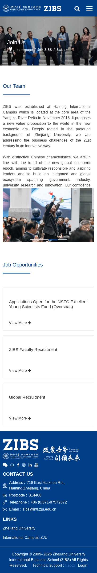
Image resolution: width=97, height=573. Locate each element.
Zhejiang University (19, 528)
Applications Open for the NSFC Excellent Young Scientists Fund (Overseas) (48, 304)
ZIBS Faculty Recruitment (33, 349)
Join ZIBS (44, 49)
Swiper (62, 49)
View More (18, 323)
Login (82, 565)
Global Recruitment (27, 397)
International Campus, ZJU (25, 538)
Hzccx (70, 565)
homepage (25, 49)
